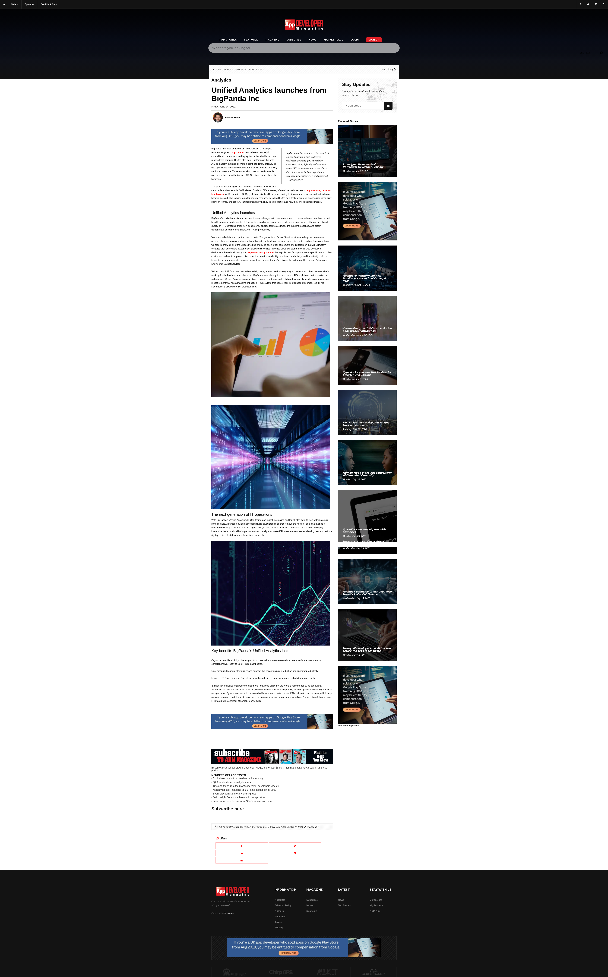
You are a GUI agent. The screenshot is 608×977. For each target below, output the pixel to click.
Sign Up (374, 39)
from (300, 826)
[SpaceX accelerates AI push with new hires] (367, 515)
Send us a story (49, 4)
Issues (310, 905)
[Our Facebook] (580, 4)
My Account (376, 905)
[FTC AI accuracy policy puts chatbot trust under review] (367, 412)
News (313, 39)
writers (14, 4)
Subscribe (294, 39)
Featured (251, 39)
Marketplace (333, 39)
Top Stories (228, 39)
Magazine (272, 39)
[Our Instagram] (596, 4)
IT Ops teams (237, 152)
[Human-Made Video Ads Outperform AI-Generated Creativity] (367, 462)
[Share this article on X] (295, 846)
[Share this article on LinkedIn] (242, 853)
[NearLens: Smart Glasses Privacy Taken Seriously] (367, 550)
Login (355, 39)
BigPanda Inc (311, 826)
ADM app (375, 911)
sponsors (29, 4)
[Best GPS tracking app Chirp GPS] (281, 972)
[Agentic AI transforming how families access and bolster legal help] (367, 268)
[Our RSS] (604, 4)
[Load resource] (272, 136)
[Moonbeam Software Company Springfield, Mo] (235, 972)
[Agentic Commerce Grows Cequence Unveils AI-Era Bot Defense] (367, 581)
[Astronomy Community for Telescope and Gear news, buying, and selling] (374, 972)
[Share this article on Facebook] (242, 846)
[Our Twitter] (588, 4)
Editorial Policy (283, 905)
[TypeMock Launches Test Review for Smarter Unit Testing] (367, 365)
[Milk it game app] (327, 972)
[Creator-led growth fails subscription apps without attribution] (367, 318)
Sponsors (311, 911)
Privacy (279, 927)
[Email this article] (242, 860)
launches (292, 826)
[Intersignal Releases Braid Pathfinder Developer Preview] (367, 150)
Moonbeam (229, 912)
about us (280, 899)
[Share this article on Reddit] (295, 853)
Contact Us (376, 899)
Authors (279, 911)
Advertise (280, 916)
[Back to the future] (4, 4)
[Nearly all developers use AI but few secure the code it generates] (367, 634)
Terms (278, 922)
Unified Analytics (277, 826)
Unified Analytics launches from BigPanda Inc (241, 826)
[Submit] (601, 53)
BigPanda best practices (261, 252)
